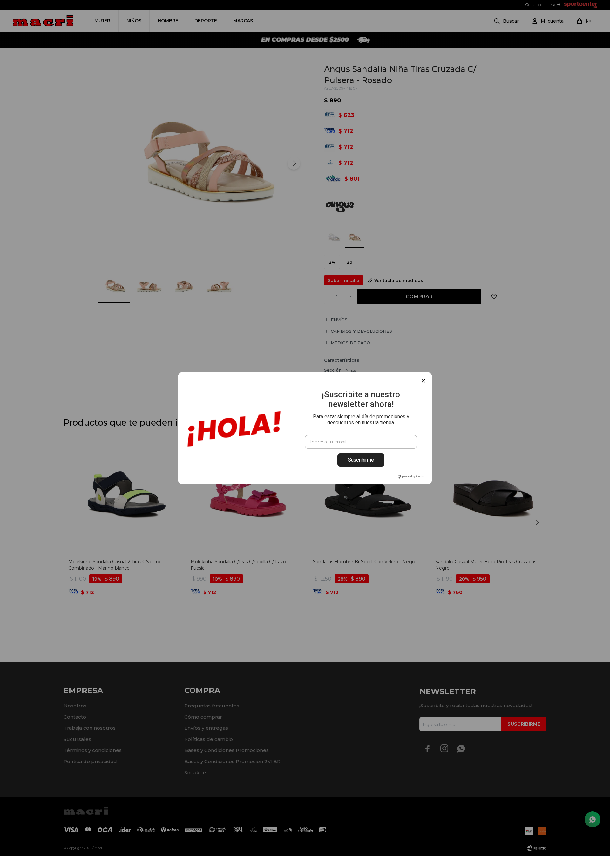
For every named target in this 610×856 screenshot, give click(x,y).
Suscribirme (361, 460)
